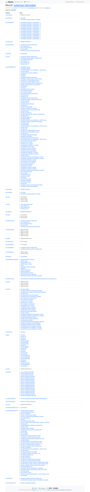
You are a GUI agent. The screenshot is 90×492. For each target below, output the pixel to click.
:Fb (22, 265)
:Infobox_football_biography (28, 266)
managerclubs (10, 220)
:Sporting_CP (24, 96)
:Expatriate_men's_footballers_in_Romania (31, 329)
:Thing (23, 335)
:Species (23, 360)
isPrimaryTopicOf (10, 401)
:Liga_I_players (25, 155)
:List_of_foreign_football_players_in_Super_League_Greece (35, 474)
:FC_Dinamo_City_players (27, 299)
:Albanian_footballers (26, 136)
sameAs (8, 372)
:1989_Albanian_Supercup (27, 410)
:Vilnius (23, 75)
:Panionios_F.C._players (27, 143)
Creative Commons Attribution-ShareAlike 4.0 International (59, 489)
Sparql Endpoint (80, 2)
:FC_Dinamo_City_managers (28, 304)
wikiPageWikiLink (10, 67)
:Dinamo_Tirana (25, 176)
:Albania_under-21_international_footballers (32, 185)
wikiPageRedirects (12, 407)
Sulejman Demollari (25, 5)
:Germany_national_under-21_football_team (31, 83)
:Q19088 (24, 342)
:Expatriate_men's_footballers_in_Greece (31, 326)
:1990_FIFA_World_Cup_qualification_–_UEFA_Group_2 (34, 139)
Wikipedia (34, 489)
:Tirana (23, 18)
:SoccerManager (25, 355)
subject (8, 289)
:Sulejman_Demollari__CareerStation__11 (31, 25)
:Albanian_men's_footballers (28, 306)
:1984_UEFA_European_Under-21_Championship (32, 114)
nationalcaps (9, 241)
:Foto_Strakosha (25, 456)
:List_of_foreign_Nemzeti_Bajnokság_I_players (32, 416)
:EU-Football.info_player (27, 272)
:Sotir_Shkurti (24, 450)
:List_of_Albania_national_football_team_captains (33, 465)
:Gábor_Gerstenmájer (26, 106)
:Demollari (24, 407)
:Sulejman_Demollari (28, 401)
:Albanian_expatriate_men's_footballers (30, 324)
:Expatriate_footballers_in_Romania (30, 154)
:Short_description (26, 269)
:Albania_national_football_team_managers (31, 121)
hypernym (9, 332)
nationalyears (10, 252)
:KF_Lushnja (24, 49)
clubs (8, 204)
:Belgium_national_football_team (29, 98)
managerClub (10, 44)
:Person (23, 336)
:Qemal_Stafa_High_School (28, 89)
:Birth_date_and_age (26, 264)
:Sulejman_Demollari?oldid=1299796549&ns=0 (34, 398)
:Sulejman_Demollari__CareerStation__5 (30, 32)
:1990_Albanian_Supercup (27, 412)
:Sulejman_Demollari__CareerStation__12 (31, 27)
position (8, 53)
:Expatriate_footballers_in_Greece (29, 152)
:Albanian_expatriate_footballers (29, 134)
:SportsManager (25, 363)
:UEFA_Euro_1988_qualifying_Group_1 (30, 131)
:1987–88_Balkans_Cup (27, 466)
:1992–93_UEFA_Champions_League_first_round (32, 438)
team (8, 56)
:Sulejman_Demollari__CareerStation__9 (30, 38)
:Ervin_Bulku (24, 434)
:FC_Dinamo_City (25, 46)
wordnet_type (10, 278)
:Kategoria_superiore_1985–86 (28, 167)
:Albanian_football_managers (28, 148)
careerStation (10, 22)
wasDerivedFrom (11, 398)
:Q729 (24, 348)
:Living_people (25, 71)
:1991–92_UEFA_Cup (26, 112)
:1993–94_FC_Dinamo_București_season (30, 435)
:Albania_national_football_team (29, 44)
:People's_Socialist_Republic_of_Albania (30, 19)
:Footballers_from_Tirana (27, 146)
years (8, 281)
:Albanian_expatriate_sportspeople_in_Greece (32, 157)
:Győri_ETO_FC (25, 64)
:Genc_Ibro (24, 129)
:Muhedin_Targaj (25, 67)
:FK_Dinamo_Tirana (26, 179)
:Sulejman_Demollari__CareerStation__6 (30, 34)
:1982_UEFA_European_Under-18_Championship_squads (34, 462)
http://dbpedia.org (31, 8)
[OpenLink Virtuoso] (34, 488)
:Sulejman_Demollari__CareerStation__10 (31, 24)
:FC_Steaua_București (26, 171)
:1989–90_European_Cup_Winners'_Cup (30, 453)
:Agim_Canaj (24, 127)
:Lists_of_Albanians (26, 447)
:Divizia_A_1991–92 (26, 182)
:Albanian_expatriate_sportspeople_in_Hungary (32, 158)
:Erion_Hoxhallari (25, 413)
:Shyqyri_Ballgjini (25, 118)
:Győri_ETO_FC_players (27, 142)
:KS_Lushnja (24, 173)
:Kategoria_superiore (26, 165)
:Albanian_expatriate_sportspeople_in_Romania (32, 170)
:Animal (23, 349)
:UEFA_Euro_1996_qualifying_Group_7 (30, 81)
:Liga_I (23, 419)
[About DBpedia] (9, 1)
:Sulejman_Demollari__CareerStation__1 (30, 22)
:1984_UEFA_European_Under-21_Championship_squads (34, 463)
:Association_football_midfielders (29, 73)
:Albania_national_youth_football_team (30, 50)
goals (8, 214)
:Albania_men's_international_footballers (31, 296)
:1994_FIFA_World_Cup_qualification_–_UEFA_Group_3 (34, 120)
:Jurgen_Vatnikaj (25, 418)
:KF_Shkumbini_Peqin (26, 47)
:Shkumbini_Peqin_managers (28, 149)
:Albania (23, 74)
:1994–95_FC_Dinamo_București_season (30, 437)
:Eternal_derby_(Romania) (27, 103)
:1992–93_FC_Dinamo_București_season (30, 460)
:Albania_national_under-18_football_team (31, 429)
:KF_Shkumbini (25, 471)
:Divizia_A (24, 177)
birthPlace (9, 18)
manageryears (10, 229)
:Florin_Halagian (25, 101)
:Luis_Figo (24, 183)
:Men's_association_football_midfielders (31, 323)
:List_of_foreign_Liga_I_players (28, 415)
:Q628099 (25, 346)
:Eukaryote (24, 352)
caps (8, 196)
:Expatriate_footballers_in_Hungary (30, 145)
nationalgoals (10, 244)
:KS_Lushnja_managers (27, 164)
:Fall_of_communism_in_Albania (29, 108)
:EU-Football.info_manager (27, 259)
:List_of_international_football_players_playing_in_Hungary (35, 422)
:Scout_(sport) (25, 111)
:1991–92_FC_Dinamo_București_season (30, 459)
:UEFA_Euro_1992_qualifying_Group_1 (30, 80)
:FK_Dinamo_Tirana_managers (28, 161)
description (9, 41)
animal (15, 8)
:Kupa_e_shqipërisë (26, 180)
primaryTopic (11, 483)
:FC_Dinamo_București (27, 59)
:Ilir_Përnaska (24, 124)
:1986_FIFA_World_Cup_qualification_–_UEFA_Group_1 (34, 70)
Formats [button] (27, 2)
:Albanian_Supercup (26, 117)
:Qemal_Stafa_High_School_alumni (29, 137)
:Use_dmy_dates (25, 271)
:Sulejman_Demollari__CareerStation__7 (30, 35)
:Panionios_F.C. (25, 61)
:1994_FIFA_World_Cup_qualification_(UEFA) (31, 441)
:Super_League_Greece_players (29, 151)
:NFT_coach (24, 261)
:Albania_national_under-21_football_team (31, 58)
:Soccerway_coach (26, 262)
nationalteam (10, 247)
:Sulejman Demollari (27, 372)
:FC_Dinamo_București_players (28, 140)
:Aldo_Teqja (24, 423)
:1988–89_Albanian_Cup (27, 454)
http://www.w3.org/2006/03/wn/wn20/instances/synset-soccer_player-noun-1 (39, 278)
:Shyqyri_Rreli (24, 115)
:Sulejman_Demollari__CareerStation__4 (30, 31)
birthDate (9, 15)
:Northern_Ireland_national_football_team (31, 99)
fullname (9, 211)
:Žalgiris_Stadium (25, 68)
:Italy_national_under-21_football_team (30, 84)
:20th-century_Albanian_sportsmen (29, 318)
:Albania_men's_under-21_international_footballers (33, 292)
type (7, 335)
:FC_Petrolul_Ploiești (26, 92)
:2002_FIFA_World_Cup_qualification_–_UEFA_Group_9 (34, 126)
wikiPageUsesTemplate (12, 259)
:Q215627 (25, 343)
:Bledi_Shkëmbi (25, 440)
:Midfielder (24, 53)
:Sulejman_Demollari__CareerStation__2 (30, 28)
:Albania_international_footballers (29, 186)
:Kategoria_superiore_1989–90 (28, 168)
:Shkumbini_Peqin (25, 174)
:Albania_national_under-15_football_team (31, 446)
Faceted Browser (70, 2)
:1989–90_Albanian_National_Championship (31, 443)
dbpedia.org (47, 8)
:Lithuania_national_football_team (29, 93)
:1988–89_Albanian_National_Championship (31, 425)
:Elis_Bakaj (24, 105)
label (8, 369)
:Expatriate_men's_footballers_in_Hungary (31, 327)
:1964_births (24, 133)
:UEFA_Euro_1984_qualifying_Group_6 (30, 130)
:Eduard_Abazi (25, 123)
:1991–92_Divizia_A (26, 457)
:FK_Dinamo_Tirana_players (28, 162)
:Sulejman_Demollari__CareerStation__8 (30, 37)
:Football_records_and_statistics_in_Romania (32, 468)
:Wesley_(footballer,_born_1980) (29, 451)
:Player (23, 332)
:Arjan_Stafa (24, 426)
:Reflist (23, 268)
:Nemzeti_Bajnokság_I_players (28, 159)
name (8, 238)
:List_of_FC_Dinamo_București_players (30, 444)
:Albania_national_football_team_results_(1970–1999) (34, 469)
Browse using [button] (19, 2)
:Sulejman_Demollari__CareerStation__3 (30, 29)
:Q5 (23, 345)
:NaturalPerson (25, 340)
